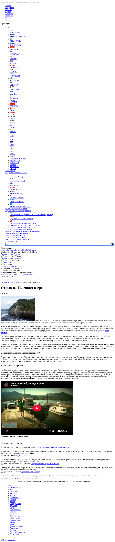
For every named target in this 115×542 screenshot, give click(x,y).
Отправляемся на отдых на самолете (45, 464)
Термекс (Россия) (16, 194)
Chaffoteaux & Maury (18, 159)
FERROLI (14, 72)
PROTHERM (15, 76)
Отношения (14, 530)
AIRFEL (13, 169)
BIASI (12, 118)
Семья (12, 522)
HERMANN (14, 49)
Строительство (15, 487)
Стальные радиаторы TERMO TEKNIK (25, 225)
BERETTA (14, 85)
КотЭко (13, 132)
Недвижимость (15, 520)
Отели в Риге (6, 262)
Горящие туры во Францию (11, 258)
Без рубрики (14, 534)
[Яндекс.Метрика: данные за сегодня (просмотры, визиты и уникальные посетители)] (8, 540)
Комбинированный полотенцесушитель (16, 274)
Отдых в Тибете (21, 456)
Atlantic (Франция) (17, 198)
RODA (12, 114)
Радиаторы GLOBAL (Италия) (21, 219)
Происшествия (15, 510)
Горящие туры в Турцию (10, 254)
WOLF (12, 122)
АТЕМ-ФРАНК (16, 32)
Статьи (8, 18)
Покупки (13, 492)
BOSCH (13, 63)
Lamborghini (14, 89)
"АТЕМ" (13, 59)
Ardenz (12, 140)
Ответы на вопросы (17, 532)
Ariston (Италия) (16, 189)
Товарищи (9, 14)
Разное (8, 485)
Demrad (13, 165)
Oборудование (15, 504)
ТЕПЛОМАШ (15, 45)
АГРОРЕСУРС (15, 41)
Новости (8, 10)
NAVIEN (13, 102)
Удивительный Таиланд (30, 472)
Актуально (14, 528)
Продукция (9, 8)
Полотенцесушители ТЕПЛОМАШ (23, 227)
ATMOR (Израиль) (17, 202)
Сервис (8, 12)
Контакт (8, 20)
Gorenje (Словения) (17, 181)
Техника (13, 494)
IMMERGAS (15, 54)
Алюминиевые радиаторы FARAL (23, 223)
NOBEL (13, 127)
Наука (12, 508)
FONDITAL (14, 106)
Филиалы (9, 16)
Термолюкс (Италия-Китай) (20, 207)
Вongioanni (14, 98)
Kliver (12, 149)
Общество (14, 514)
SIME (12, 136)
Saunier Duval (15, 161)
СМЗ (12, 145)
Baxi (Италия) (15, 94)
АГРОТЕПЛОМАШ (17, 36)
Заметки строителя (17, 516)
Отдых (16, 282)
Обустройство (15, 518)
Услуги (12, 496)
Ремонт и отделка (16, 526)
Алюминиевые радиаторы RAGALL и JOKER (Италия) (31, 215)
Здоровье (13, 506)
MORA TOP (14, 163)
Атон (12, 110)
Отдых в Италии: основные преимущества (52, 447)
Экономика (14, 498)
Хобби (12, 502)
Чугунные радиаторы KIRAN (21, 229)
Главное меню (6, 282)
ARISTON (14, 67)
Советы (13, 500)
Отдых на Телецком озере (11, 266)
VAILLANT (14, 80)
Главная (8, 6)
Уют (11, 489)
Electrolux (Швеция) (17, 177)
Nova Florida (14, 167)
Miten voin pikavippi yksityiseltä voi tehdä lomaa (18, 250)
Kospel (12, 154)
